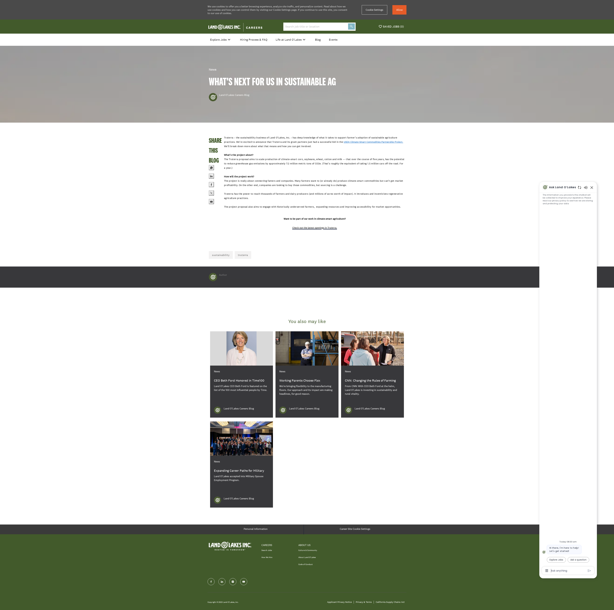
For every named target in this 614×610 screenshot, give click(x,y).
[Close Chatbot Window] (592, 187)
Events (333, 39)
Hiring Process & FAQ (253, 39)
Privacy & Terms (364, 602)
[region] (568, 378)
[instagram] (232, 581)
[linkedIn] (221, 581)
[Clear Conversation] (579, 187)
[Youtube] (243, 581)
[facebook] (211, 581)
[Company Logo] (235, 26)
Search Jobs (266, 550)
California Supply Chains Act (390, 602)
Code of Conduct (305, 564)
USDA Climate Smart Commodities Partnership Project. (373, 141)
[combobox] (315, 27)
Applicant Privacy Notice (339, 602)
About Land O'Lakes (307, 557)
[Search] (351, 26)
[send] (589, 571)
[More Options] (547, 571)
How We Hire (266, 557)
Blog (318, 39)
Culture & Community (307, 550)
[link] (241, 374)
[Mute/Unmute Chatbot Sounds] (585, 187)
